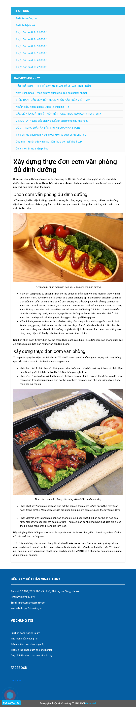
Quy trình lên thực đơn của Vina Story (31, 655)
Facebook (16, 680)
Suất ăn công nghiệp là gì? (25, 633)
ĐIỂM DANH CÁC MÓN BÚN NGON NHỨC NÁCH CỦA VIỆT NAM (53, 99)
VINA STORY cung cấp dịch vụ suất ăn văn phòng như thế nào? (52, 120)
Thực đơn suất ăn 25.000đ (31, 32)
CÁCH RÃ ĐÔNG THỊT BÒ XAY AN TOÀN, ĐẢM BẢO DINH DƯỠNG (54, 86)
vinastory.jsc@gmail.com (31, 602)
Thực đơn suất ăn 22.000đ (31, 67)
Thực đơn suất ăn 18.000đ (31, 46)
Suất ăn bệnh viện (26, 25)
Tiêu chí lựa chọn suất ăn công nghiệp (32, 649)
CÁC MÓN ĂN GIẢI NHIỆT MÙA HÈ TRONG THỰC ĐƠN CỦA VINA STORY (58, 113)
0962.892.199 (27, 597)
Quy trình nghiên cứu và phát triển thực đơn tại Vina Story (49, 141)
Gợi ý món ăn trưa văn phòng (32, 148)
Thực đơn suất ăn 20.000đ (31, 60)
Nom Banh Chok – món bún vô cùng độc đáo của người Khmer (51, 93)
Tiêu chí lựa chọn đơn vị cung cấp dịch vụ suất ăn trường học (51, 134)
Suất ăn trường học (27, 18)
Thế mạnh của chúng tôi (24, 638)
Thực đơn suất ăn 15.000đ (31, 53)
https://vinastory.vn (31, 608)
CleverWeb (91, 703)
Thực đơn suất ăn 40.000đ (31, 39)
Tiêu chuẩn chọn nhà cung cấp (28, 644)
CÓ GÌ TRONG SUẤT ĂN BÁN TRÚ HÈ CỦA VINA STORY (48, 127)
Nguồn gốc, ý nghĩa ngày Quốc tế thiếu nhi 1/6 (42, 106)
